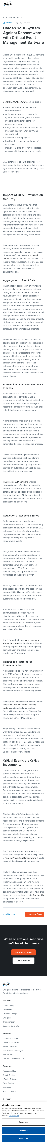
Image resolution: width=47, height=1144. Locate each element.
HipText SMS (8, 1054)
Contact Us (38, 895)
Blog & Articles (14, 18)
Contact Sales (23, 960)
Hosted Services (10, 1046)
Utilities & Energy (10, 1014)
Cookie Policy (14, 1116)
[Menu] (42, 3)
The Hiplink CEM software (15, 482)
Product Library (9, 1091)
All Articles (10, 914)
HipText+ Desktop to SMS (13, 1059)
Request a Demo (34, 914)
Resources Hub (9, 1071)
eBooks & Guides (10, 1079)
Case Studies (8, 1083)
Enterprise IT (8, 1018)
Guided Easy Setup (11, 1042)
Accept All (23, 1138)
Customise (23, 1122)
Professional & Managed (13, 1050)
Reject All (24, 1130)
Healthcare (7, 1010)
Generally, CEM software (15, 102)
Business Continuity (11, 1026)
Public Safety (8, 1005)
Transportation (9, 1022)
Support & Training (10, 1038)
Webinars (7, 1087)
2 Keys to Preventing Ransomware (19, 858)
